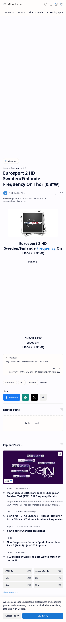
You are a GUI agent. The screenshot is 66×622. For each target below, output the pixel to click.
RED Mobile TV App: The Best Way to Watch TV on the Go (34, 558)
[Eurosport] (10, 382)
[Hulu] (17, 578)
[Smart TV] (9, 12)
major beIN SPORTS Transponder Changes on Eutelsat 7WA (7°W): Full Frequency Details (33, 494)
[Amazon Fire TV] (48, 571)
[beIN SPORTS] (24, 488)
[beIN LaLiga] (30, 511)
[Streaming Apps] (55, 12)
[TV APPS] (21, 552)
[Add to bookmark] (60, 454)
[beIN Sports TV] (26, 526)
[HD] (22, 382)
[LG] (48, 578)
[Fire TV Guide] (36, 12)
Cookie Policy (12, 615)
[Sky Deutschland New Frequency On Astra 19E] (33, 359)
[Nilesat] (37, 526)
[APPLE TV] (17, 571)
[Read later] (56, 193)
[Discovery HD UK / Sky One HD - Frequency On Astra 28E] (33, 370)
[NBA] (17, 585)
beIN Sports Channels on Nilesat (26, 530)
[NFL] (48, 585)
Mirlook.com (15, 4)
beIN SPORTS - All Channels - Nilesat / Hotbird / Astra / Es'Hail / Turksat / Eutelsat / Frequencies (35, 517)
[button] (4, 4)
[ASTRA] (21, 511)
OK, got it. (43, 615)
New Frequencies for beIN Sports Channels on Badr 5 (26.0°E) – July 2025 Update (33, 544)
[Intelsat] (32, 382)
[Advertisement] (33, 52)
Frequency (47, 248)
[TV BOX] (21, 12)
